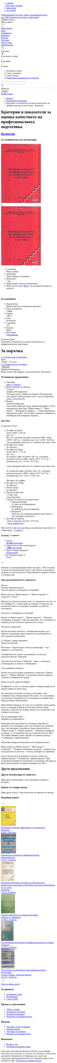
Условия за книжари (15, 1014)
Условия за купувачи (15, 1012)
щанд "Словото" (13, 384)
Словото (18, 530)
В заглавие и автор (9, 56)
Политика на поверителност (19, 1016)
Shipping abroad (13, 1029)
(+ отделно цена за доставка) (14, 357)
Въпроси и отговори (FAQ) (18, 1034)
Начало (9, 98)
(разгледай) (14, 543)
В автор (4, 66)
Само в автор (12, 75)
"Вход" (26, 286)
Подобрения (11, 997)
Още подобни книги (10, 984)
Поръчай (5, 367)
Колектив (8, 133)
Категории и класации (16, 101)
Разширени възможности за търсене (22, 78)
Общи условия (13, 1009)
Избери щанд (7, 45)
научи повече (14, 523)
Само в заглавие (13, 73)
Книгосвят (11, 8)
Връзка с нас (12, 1044)
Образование (12, 335)
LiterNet (9, 3)
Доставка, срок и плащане (18, 1027)
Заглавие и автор (14, 71)
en (22, 523)
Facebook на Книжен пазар (18, 1047)
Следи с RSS (12, 999)
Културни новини (14, 6)
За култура (11, 10)
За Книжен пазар (14, 994)
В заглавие (6, 61)
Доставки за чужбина (16, 1031)
